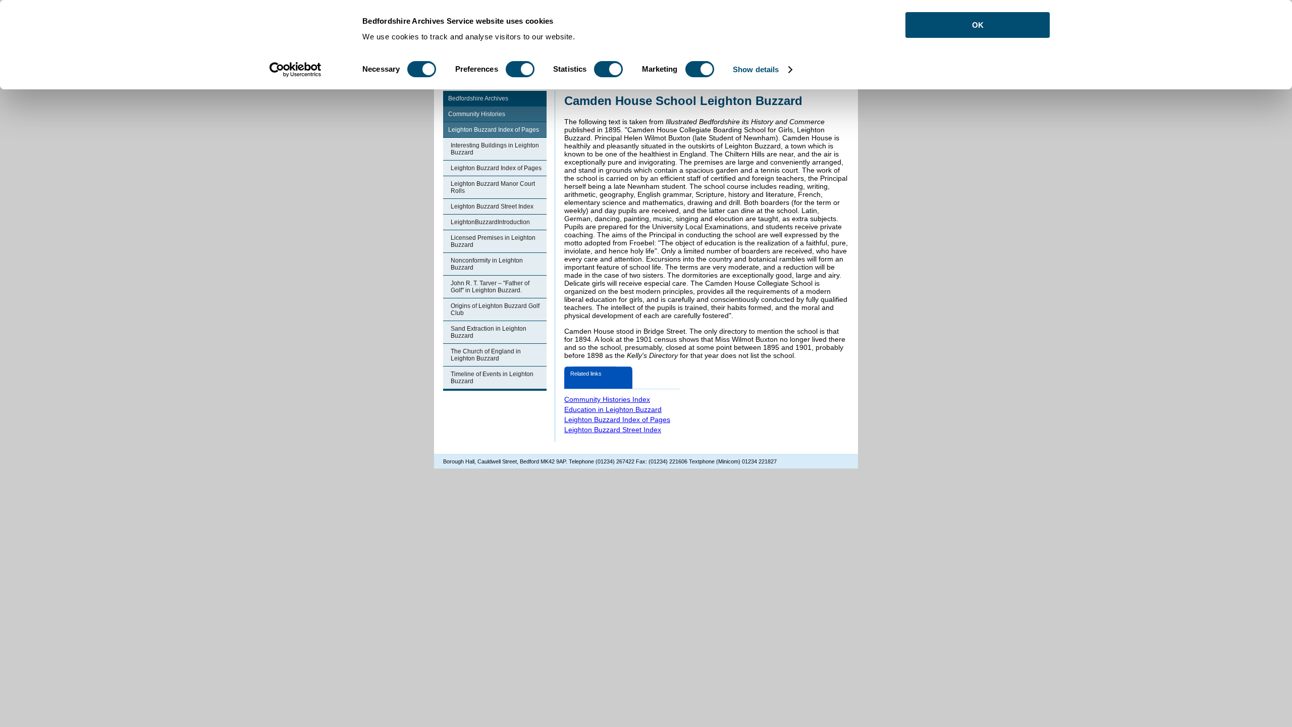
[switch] (520, 69)
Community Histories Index (607, 399)
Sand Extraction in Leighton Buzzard (488, 332)
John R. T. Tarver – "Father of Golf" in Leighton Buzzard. (490, 287)
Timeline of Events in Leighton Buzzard (492, 378)
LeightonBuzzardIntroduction (490, 222)
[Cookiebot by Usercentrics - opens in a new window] (295, 69)
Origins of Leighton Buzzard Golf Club (495, 309)
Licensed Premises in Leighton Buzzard (493, 241)
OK (978, 25)
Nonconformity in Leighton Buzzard (487, 264)
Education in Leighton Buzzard (613, 409)
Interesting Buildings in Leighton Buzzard (495, 149)
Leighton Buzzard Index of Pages (493, 129)
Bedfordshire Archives (478, 98)
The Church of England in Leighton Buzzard (486, 355)
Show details (756, 69)
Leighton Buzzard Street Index (492, 206)
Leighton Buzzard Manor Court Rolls (493, 187)
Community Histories (476, 114)
